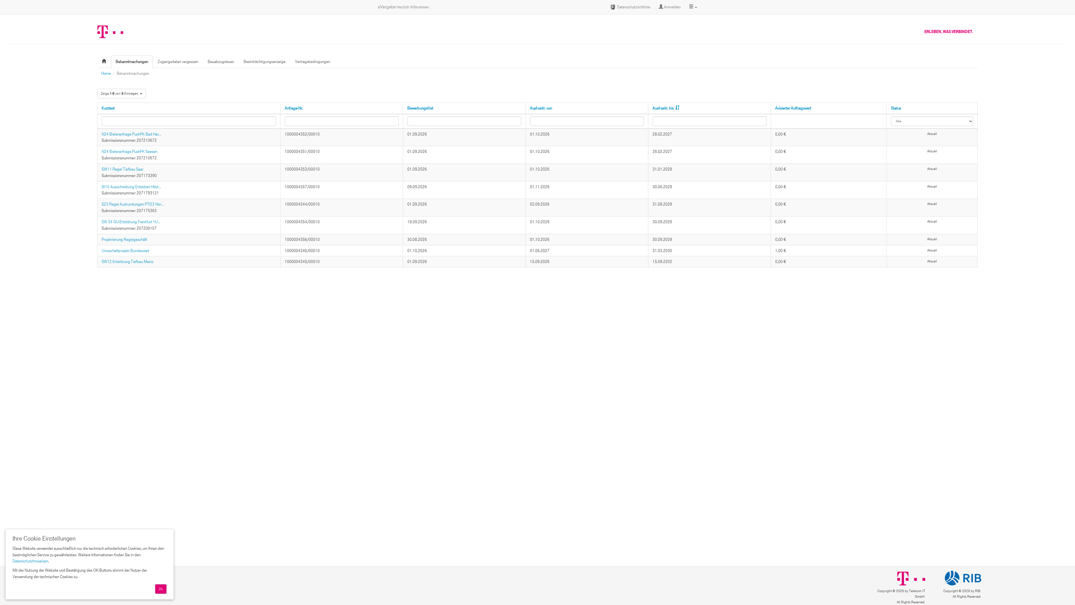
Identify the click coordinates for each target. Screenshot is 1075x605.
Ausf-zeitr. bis (663, 108)
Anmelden (672, 7)
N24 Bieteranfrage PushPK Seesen (129, 151)
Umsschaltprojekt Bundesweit (125, 250)
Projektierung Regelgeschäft (124, 239)
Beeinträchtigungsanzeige (265, 61)
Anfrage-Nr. (294, 108)
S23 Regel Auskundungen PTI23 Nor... (132, 204)
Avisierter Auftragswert (793, 108)
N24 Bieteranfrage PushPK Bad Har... (131, 134)
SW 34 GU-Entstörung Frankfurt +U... (131, 221)
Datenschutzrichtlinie (633, 7)
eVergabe (403, 7)
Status (896, 108)
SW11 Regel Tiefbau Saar (122, 169)
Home (106, 73)
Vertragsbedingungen (312, 61)
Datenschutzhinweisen (30, 561)
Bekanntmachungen (132, 61)
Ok (161, 589)
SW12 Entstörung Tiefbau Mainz (127, 261)
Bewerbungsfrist (420, 108)
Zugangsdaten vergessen (178, 61)
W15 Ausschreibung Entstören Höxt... (131, 186)
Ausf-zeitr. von (541, 108)
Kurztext (108, 108)
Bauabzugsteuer (221, 61)
